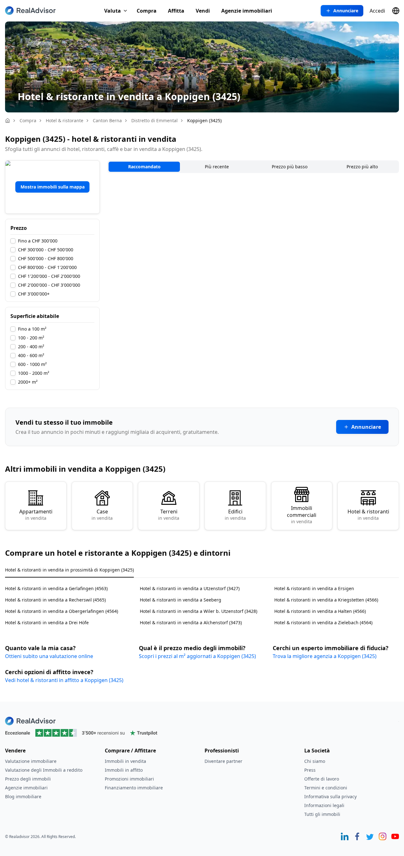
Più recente (217, 167)
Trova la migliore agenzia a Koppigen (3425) (325, 656)
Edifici (235, 514)
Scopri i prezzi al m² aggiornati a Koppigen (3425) (197, 656)
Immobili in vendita (125, 761)
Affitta (176, 10)
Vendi (203, 10)
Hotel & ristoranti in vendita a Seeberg (180, 600)
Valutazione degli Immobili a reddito (43, 770)
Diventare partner (223, 761)
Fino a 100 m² (32, 329)
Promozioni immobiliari (129, 779)
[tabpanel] (202, 602)
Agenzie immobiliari (246, 10)
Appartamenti (35, 514)
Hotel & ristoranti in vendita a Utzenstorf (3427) (190, 588)
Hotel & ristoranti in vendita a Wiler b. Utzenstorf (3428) (198, 611)
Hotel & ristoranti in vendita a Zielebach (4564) (323, 623)
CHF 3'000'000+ (34, 294)
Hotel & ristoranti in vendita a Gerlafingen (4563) (56, 588)
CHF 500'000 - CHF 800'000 (45, 258)
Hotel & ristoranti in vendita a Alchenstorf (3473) (191, 623)
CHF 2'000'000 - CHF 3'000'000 (49, 285)
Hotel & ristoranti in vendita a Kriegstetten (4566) (326, 600)
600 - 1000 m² (32, 364)
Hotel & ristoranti (368, 514)
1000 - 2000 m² (33, 373)
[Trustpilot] (202, 733)
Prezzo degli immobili (28, 779)
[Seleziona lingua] (395, 10)
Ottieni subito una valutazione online (49, 656)
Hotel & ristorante (64, 120)
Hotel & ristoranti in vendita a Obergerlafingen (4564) (61, 611)
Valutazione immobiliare (30, 761)
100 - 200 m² (31, 338)
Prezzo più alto (362, 167)
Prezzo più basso (289, 167)
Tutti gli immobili (322, 814)
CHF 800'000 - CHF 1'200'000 (47, 267)
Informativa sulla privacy (330, 796)
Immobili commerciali (301, 514)
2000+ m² (28, 382)
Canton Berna (107, 120)
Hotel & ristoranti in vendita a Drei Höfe (47, 623)
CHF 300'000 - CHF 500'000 (45, 250)
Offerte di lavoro (321, 779)
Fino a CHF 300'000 (37, 241)
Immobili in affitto (124, 770)
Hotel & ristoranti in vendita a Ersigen (314, 588)
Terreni (168, 514)
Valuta (112, 10)
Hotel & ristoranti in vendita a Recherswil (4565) (55, 600)
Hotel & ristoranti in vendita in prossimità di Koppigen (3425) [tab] (69, 570)
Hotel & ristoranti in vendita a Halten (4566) (320, 611)
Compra (147, 10)
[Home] (7, 120)
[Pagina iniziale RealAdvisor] (30, 10)
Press (310, 770)
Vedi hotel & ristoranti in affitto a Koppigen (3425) (64, 680)
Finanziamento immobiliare (134, 788)
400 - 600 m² (31, 355)
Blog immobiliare (23, 796)
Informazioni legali (324, 805)
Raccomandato (144, 167)
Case (102, 514)
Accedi (377, 10)
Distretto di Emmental (154, 120)
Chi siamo (314, 761)
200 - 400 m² (31, 346)
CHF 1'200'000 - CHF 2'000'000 (49, 276)
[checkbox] (12, 240)
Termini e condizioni (325, 788)
